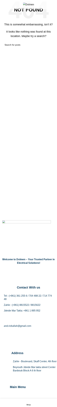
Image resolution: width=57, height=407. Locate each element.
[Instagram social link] (29, 332)
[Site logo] (28, 4)
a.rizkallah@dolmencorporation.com (23, 320)
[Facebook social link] (13, 332)
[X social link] (21, 332)
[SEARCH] (51, 44)
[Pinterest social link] (44, 332)
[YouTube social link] (36, 332)
